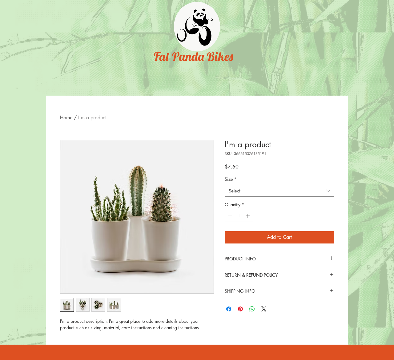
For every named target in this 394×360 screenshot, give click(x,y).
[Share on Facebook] (228, 309)
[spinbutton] (238, 215)
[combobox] (279, 191)
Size (230, 179)
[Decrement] (229, 215)
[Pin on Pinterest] (240, 309)
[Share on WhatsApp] (252, 309)
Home (66, 117)
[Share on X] (263, 309)
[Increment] (248, 215)
